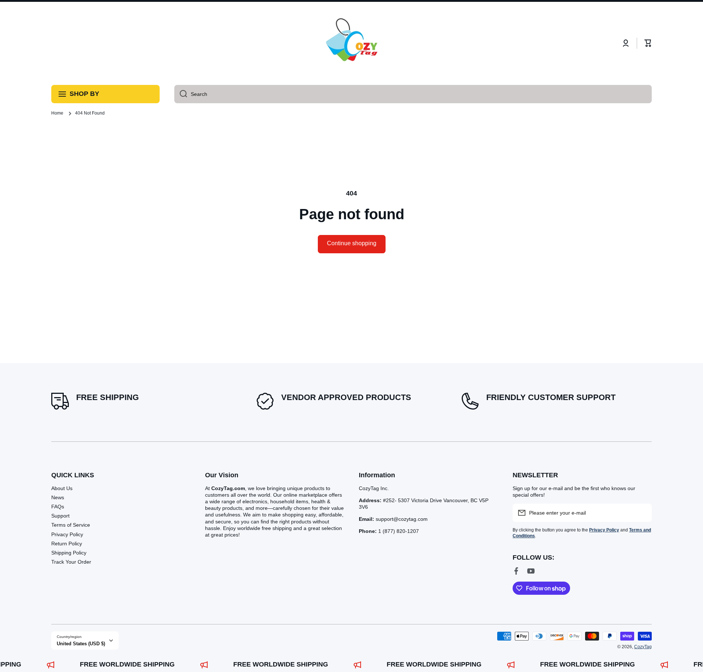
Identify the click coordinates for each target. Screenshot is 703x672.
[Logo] (351, 43)
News (57, 497)
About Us (61, 488)
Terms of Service (70, 525)
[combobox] (413, 94)
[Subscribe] (642, 513)
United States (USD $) (81, 643)
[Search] (180, 94)
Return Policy (66, 543)
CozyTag (643, 646)
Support (60, 516)
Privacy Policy (67, 534)
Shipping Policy (68, 553)
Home (57, 113)
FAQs (57, 506)
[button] (648, 43)
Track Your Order (71, 562)
